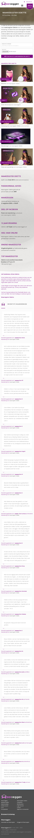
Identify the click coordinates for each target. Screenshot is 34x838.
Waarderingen (5, 146)
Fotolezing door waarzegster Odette (10, 126)
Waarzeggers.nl (6, 828)
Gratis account (4, 806)
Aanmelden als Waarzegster (8, 822)
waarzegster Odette (10, 27)
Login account (20, 806)
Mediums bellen (5, 802)
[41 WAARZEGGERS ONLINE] (24, 1)
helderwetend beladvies (22, 180)
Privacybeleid (4, 809)
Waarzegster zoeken (22, 800)
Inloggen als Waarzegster (23, 822)
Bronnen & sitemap (8, 814)
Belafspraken (20, 804)
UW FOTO (4, 49)
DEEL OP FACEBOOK (9, 209)
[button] (22, 5)
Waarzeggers (4, 800)
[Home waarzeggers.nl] (11, 797)
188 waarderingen (6, 264)
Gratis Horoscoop (6, 104)
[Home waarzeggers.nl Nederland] (10, 3)
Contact (19, 807)
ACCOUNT (30, 6)
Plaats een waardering (7, 167)
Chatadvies (19, 802)
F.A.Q (2, 807)
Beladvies (3, 83)
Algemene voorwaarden (23, 809)
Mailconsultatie (4, 804)
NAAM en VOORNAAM (6, 43)
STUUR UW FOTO (18, 56)
